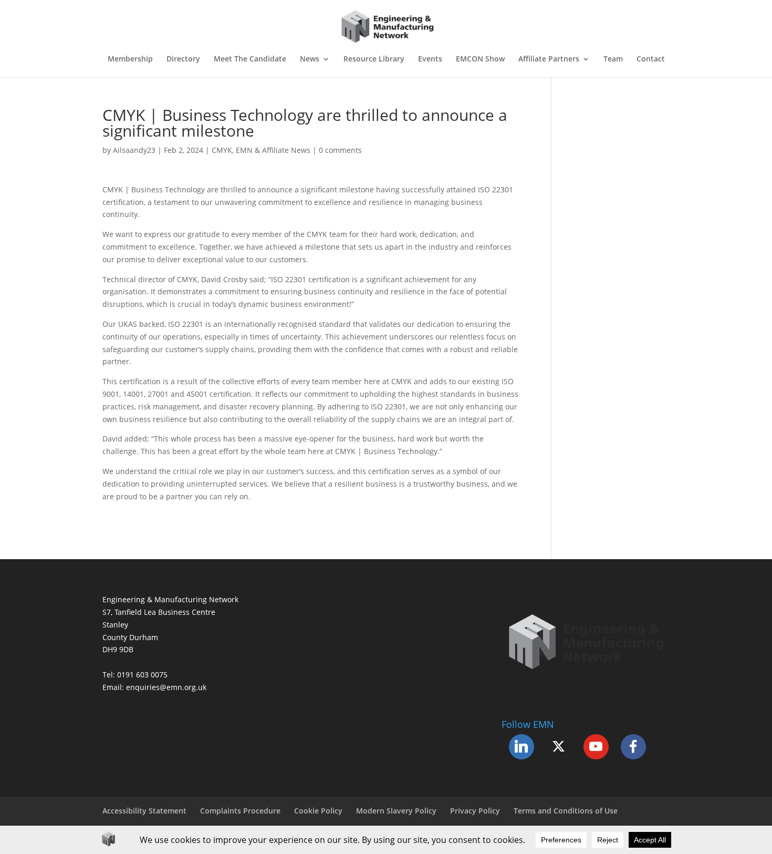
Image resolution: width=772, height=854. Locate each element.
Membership (130, 59)
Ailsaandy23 (134, 150)
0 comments (340, 150)
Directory (183, 59)
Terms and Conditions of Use (566, 811)
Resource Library (373, 59)
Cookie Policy (318, 811)
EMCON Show (480, 59)
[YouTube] (596, 746)
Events (430, 59)
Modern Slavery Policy (396, 811)
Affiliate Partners (548, 59)
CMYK (222, 150)
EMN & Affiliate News (273, 150)
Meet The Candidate (250, 59)
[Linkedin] (521, 746)
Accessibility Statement (144, 811)
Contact (651, 59)
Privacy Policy (475, 811)
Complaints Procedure (240, 811)
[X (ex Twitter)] (558, 746)
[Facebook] (633, 746)
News (309, 59)
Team (613, 59)
